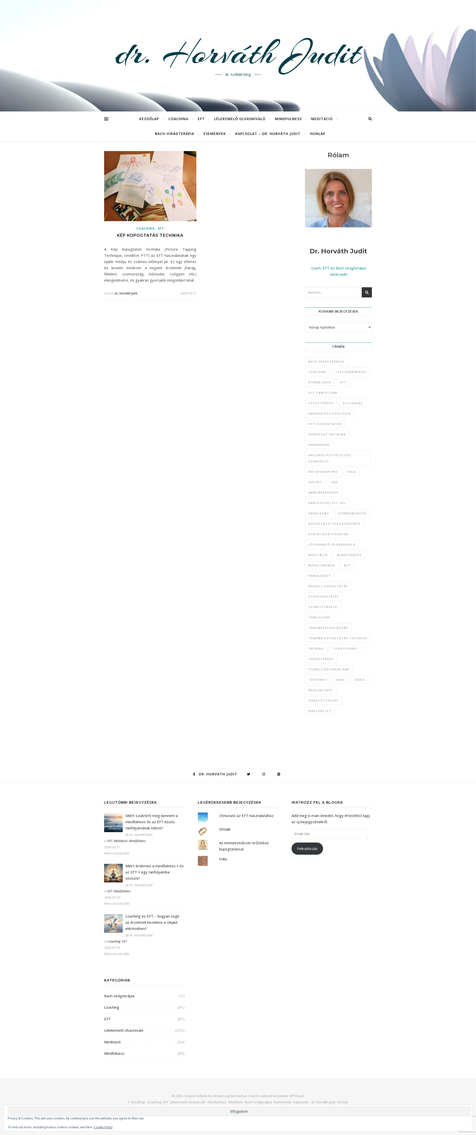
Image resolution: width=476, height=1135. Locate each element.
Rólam (338, 155)
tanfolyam (319, 617)
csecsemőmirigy (351, 372)
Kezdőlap (149, 118)
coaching (317, 372)
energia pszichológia (329, 413)
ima (334, 482)
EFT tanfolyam (322, 393)
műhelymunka (321, 565)
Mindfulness (288, 118)
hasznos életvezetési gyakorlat (330, 458)
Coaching (178, 118)
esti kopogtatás (325, 424)
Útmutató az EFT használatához (246, 815)
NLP (347, 565)
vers (340, 680)
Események (215, 133)
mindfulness (349, 555)
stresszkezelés (323, 596)
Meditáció (322, 118)
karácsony (318, 513)
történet (317, 680)
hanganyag (319, 445)
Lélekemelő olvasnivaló (240, 118)
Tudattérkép (321, 659)
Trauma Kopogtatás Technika (337, 638)
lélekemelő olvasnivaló (332, 544)
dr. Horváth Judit (238, 52)
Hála (223, 858)
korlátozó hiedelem (328, 534)
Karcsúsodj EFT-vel (327, 503)
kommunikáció (352, 513)
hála (351, 472)
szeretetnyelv (322, 607)
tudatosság (345, 648)
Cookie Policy (103, 1127)
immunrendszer (323, 492)
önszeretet (319, 711)
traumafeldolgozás (328, 628)
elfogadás (353, 403)
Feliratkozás (307, 848)
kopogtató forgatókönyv (334, 524)
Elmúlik (225, 829)
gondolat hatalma (327, 434)
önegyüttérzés (323, 700)
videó (359, 680)
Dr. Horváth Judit (338, 251)
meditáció (318, 555)
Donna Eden (319, 382)
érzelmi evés (320, 690)
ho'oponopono (323, 472)
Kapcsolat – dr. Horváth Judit (267, 133)
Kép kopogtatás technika (150, 235)
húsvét (315, 482)
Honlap (317, 133)
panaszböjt (319, 576)
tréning (316, 648)
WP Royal (296, 1096)
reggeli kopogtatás (328, 586)
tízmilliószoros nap (329, 669)
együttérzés (320, 403)
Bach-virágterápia (174, 133)
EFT (201, 118)
